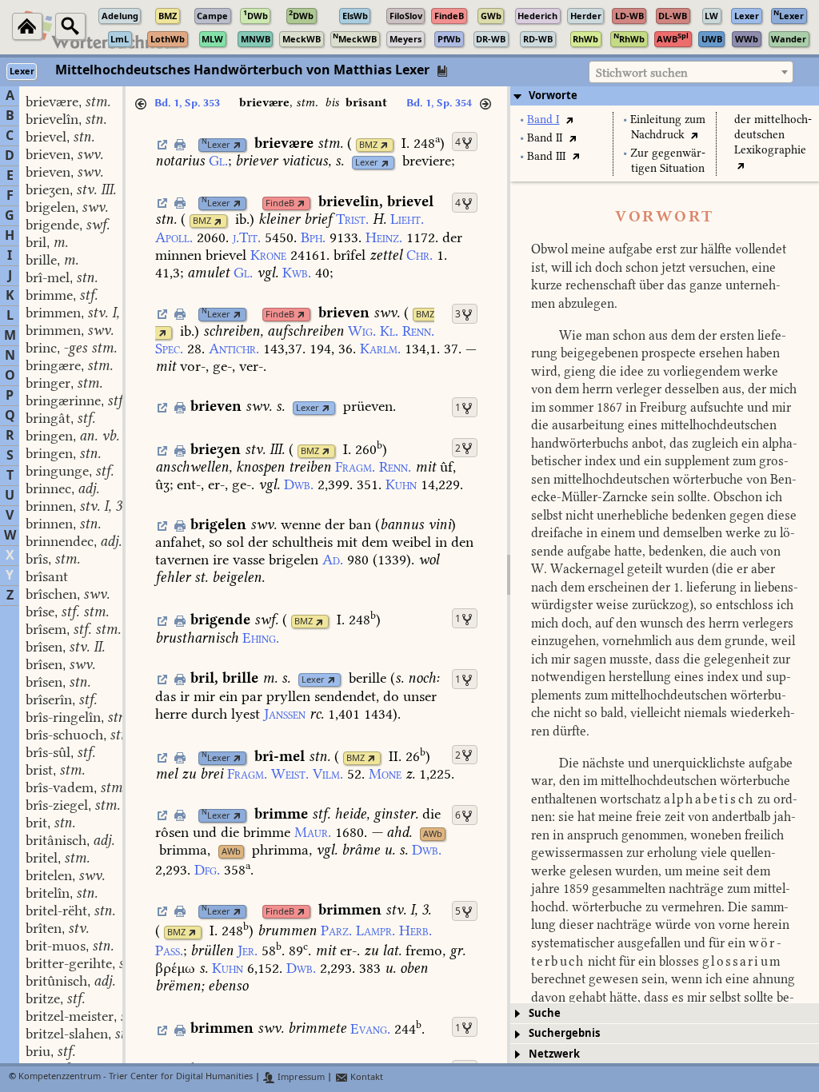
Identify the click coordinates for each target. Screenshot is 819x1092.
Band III (546, 156)
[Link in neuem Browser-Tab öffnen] (237, 145)
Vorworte (553, 95)
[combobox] (691, 72)
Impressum (300, 1077)
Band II (544, 138)
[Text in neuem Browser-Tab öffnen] (569, 119)
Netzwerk (554, 1054)
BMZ (368, 145)
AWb (432, 834)
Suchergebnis (564, 1033)
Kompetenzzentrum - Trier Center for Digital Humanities (135, 1077)
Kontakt (365, 1077)
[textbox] (691, 73)
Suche (545, 1013)
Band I (543, 119)
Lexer (216, 145)
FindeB (280, 203)
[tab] (664, 96)
